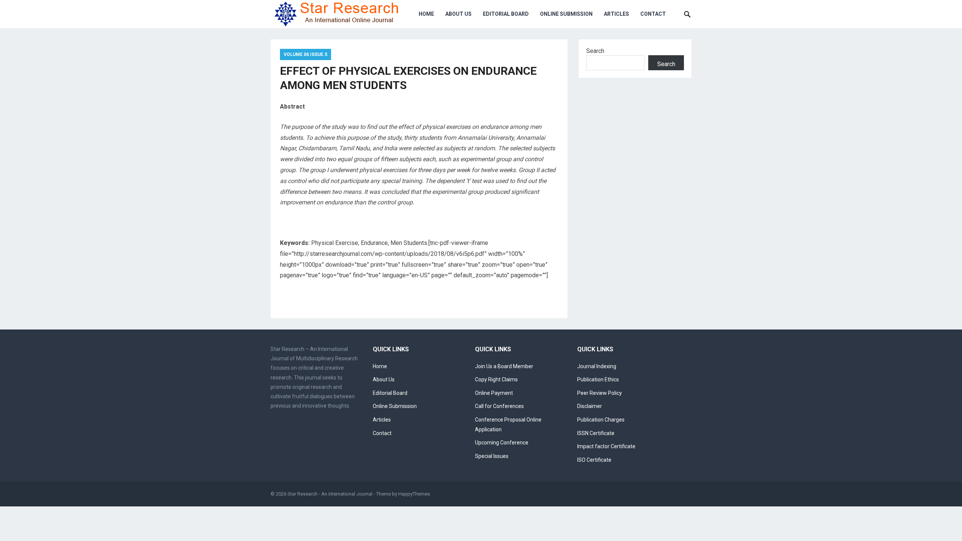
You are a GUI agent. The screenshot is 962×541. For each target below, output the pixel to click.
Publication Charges (601, 420)
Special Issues (491, 456)
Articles (616, 14)
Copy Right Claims (496, 379)
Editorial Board (506, 14)
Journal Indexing (596, 366)
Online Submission (566, 14)
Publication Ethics (598, 379)
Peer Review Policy (599, 393)
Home (426, 14)
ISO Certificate (594, 460)
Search (595, 50)
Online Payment (494, 393)
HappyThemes (414, 494)
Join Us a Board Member (504, 366)
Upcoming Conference (501, 443)
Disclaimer (589, 406)
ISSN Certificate (595, 433)
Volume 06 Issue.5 (305, 54)
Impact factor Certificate (606, 446)
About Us (458, 14)
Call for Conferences (499, 406)
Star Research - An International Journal (329, 494)
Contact (653, 14)
